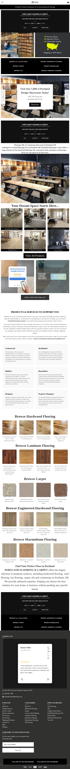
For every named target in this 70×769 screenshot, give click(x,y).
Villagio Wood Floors (54, 711)
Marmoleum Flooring (31, 720)
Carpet (27, 711)
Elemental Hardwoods (54, 718)
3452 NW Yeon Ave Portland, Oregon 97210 (18, 690)
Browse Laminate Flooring (51, 70)
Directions (45, 27)
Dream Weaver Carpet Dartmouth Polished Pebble (43, 501)
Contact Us (5, 722)
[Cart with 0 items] (68, 2)
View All (50, 720)
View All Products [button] (35, 255)
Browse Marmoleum (51, 66)
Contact (35, 27)
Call (24, 27)
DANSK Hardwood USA (55, 713)
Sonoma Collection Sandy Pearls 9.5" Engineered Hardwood (26, 530)
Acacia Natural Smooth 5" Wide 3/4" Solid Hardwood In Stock (9, 438)
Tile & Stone (29, 722)
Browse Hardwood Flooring (51, 61)
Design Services (7, 708)
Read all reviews (35, 679)
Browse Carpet (18, 66)
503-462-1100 (8, 693)
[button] (35, 105)
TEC (48, 708)
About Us (5, 706)
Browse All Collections (18, 61)
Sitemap (4, 727)
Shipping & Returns (8, 720)
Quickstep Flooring (31, 718)
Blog (3, 725)
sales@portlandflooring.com (13, 696)
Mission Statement (8, 713)
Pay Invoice (6, 715)
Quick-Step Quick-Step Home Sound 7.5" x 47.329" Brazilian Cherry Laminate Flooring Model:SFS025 (9, 470)
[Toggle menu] (2, 2)
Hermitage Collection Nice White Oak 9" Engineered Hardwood (9, 530)
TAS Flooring (51, 706)
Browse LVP (18, 70)
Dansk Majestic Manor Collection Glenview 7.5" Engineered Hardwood (60, 530)
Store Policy (6, 718)
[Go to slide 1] (3, 97)
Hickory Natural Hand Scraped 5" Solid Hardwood (60, 438)
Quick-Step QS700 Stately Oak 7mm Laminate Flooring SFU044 (26, 468)
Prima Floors (51, 715)
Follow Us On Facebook (47, 762)
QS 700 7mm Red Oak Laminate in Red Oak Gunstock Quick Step (61, 468)
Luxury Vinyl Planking (32, 713)
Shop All (27, 706)
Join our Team (6, 711)
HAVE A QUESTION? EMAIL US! (35, 297)
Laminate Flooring (30, 715)
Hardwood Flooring (31, 708)
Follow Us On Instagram (23, 762)
